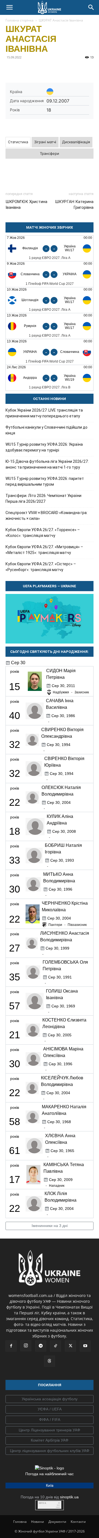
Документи (57, 1521)
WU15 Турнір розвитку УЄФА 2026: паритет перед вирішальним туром (45, 481)
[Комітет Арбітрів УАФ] (49, 1440)
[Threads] (49, 1361)
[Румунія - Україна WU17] (49, 326)
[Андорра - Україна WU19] (49, 378)
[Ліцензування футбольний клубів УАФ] (49, 1451)
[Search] (91, 7)
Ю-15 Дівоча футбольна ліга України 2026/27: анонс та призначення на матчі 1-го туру (47, 464)
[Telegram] (23, 69)
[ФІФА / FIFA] (49, 1420)
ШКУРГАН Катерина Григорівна (74, 204)
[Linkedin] (74, 69)
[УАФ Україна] (49, 1399)
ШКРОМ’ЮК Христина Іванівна (26, 204)
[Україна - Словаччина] (49, 352)
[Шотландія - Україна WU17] (49, 300)
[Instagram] (25, 1345)
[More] (87, 69)
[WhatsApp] (61, 69)
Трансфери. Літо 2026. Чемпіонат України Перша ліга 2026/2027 (43, 498)
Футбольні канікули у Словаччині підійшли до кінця (46, 430)
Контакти (78, 1521)
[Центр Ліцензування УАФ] (49, 1430)
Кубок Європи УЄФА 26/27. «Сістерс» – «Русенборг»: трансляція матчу (41, 567)
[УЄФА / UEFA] (49, 1409)
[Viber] (48, 69)
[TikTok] (55, 1346)
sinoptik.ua (69, 1497)
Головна (20, 1521)
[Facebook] (11, 69)
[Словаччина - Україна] (49, 274)
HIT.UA (42, 1503)
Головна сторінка (20, 20)
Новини (37, 1521)
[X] (36, 69)
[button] (9, 7)
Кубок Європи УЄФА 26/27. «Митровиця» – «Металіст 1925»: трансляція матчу (44, 550)
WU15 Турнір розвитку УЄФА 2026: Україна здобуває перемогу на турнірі (44, 447)
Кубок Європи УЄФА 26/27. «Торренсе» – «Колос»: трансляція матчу (43, 533)
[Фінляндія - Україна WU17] (49, 248)
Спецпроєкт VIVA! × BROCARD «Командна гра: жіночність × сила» (46, 515)
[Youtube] (85, 1346)
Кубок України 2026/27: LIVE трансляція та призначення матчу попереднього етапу (44, 413)
